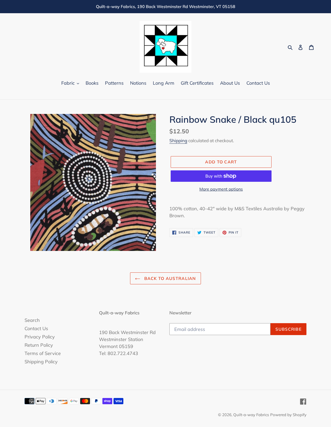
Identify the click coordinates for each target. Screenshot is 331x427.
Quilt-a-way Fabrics (251, 414)
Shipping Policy (41, 362)
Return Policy (39, 345)
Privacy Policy (40, 337)
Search (32, 320)
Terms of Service (43, 353)
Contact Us (36, 328)
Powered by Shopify (288, 414)
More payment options (221, 189)
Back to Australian (169, 278)
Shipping (178, 140)
